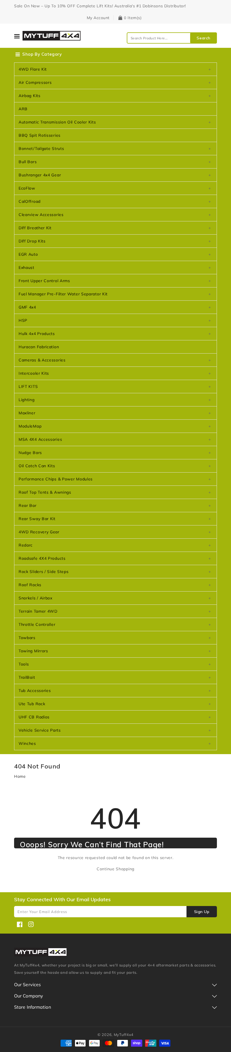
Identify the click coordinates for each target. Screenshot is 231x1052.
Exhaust (26, 267)
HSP (23, 320)
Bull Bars (28, 161)
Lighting (27, 399)
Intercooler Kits (34, 373)
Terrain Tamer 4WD (38, 611)
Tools (24, 664)
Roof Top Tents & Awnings (45, 492)
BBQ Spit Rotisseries (40, 135)
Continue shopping (115, 868)
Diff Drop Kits (32, 241)
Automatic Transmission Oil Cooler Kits (57, 122)
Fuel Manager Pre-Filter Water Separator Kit (63, 293)
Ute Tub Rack (32, 703)
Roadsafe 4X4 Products (42, 558)
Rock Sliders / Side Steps (44, 571)
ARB (23, 108)
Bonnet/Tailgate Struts (41, 148)
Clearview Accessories (41, 214)
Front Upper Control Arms (44, 280)
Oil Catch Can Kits (37, 465)
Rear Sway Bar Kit (37, 518)
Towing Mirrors (33, 650)
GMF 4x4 (27, 307)
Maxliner (27, 412)
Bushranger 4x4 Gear (40, 174)
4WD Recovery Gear (39, 531)
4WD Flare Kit (33, 69)
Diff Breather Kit (35, 227)
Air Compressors (35, 82)
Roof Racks (30, 584)
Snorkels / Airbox (35, 598)
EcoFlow (27, 188)
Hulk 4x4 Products (37, 333)
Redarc (26, 545)
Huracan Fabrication (39, 346)
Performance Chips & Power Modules (56, 479)
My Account (98, 17)
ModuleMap (30, 426)
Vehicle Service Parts (40, 730)
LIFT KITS (28, 386)
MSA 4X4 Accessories (40, 439)
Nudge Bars (30, 452)
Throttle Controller (37, 624)
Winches (27, 743)
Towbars (27, 637)
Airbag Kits (30, 95)
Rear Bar (28, 505)
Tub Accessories (35, 690)
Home (20, 776)
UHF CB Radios (34, 717)
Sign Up (202, 911)
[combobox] (172, 38)
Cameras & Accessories (42, 360)
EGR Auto (28, 254)
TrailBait (27, 677)
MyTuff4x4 (124, 1034)
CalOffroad (30, 201)
